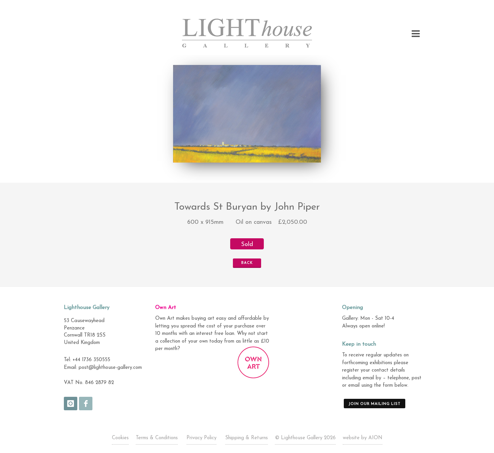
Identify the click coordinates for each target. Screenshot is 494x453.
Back (247, 263)
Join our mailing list (374, 404)
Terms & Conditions (157, 438)
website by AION (362, 438)
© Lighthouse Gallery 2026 (305, 438)
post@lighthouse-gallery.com (110, 367)
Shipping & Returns (246, 438)
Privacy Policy (201, 438)
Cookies (120, 438)
